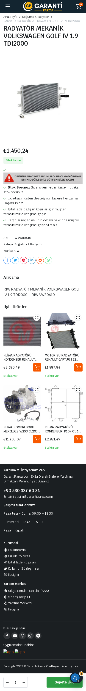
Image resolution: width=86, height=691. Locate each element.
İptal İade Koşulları (22, 562)
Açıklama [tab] (11, 277)
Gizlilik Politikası (19, 556)
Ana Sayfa (10, 16)
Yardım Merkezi (19, 603)
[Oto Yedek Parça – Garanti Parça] (43, 6)
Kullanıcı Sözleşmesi (23, 568)
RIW (16, 251)
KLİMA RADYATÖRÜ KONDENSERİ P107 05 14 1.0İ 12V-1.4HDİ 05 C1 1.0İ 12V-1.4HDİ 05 (63, 433)
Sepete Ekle (64, 682)
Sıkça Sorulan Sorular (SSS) (28, 591)
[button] (78, 6)
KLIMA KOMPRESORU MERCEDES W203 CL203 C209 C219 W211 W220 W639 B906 (20, 433)
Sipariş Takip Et (19, 597)
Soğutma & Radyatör (35, 16)
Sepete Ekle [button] (37, 367)
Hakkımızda (17, 550)
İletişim (13, 575)
